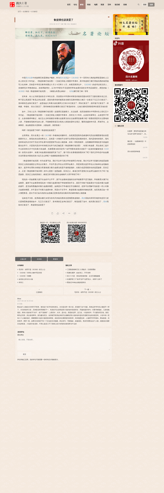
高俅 (83, 198)
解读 (81, 4)
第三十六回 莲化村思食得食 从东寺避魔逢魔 (83, 276)
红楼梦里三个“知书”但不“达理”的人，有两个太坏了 (84, 279)
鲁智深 (55, 259)
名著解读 (26, 11)
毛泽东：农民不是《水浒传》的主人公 (32, 269)
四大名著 (29, 78)
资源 (102, 4)
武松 (72, 91)
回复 (20, 304)
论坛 (75, 4)
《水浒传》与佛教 (25, 276)
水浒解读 (34, 11)
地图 (96, 4)
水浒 (47, 135)
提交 (24, 354)
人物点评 (23, 259)
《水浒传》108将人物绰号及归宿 (30, 273)
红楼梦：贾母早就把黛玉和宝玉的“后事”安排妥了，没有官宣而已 (137, 134)
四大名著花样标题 (134, 151)
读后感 (117, 4)
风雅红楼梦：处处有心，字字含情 (78, 273)
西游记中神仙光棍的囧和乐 (76, 282)
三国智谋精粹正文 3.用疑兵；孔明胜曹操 (81, 269)
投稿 (125, 4)
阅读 (88, 4)
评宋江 (21, 282)
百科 (109, 4)
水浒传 (75, 78)
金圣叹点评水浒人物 (26, 279)
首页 (69, 4)
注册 (151, 4)
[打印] (62, 24)
